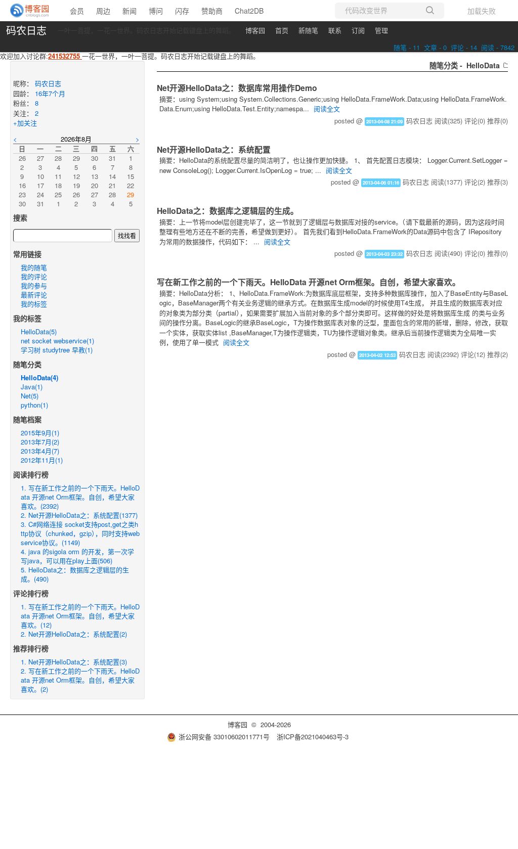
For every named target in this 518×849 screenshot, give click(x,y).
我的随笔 (34, 267)
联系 (334, 30)
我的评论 (34, 276)
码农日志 (26, 30)
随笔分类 (27, 364)
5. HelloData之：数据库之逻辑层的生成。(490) (75, 574)
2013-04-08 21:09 (384, 121)
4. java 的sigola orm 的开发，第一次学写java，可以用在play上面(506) (77, 556)
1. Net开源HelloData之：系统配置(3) (74, 661)
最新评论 (34, 294)
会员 (77, 11)
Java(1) (31, 386)
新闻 (129, 11)
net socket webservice (57, 340)
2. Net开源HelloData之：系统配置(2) (74, 634)
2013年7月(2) (40, 441)
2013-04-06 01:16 (381, 182)
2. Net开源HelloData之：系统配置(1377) (79, 515)
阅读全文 (327, 108)
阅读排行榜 (31, 474)
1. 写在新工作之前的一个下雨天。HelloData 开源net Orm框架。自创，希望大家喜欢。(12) (80, 616)
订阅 (358, 30)
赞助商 (212, 11)
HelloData (483, 65)
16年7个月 (50, 93)
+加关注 (25, 122)
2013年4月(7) (40, 451)
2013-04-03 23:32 (384, 253)
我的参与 (34, 285)
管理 (381, 30)
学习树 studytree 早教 (57, 349)
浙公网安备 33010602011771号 (224, 736)
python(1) (34, 405)
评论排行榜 (31, 593)
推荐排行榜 (31, 648)
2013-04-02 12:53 (377, 355)
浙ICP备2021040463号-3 (313, 736)
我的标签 (34, 303)
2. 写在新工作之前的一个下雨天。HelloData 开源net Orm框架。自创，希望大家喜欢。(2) (80, 680)
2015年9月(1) (40, 432)
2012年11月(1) (42, 460)
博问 (156, 11)
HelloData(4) (39, 377)
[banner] (30, 11)
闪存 (182, 11)
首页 (281, 30)
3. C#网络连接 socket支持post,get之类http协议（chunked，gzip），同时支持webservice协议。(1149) (80, 533)
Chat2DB (249, 11)
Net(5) (29, 395)
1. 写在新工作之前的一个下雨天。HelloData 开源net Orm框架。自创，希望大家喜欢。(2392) (80, 497)
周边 (103, 11)
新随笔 (308, 30)
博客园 (255, 30)
